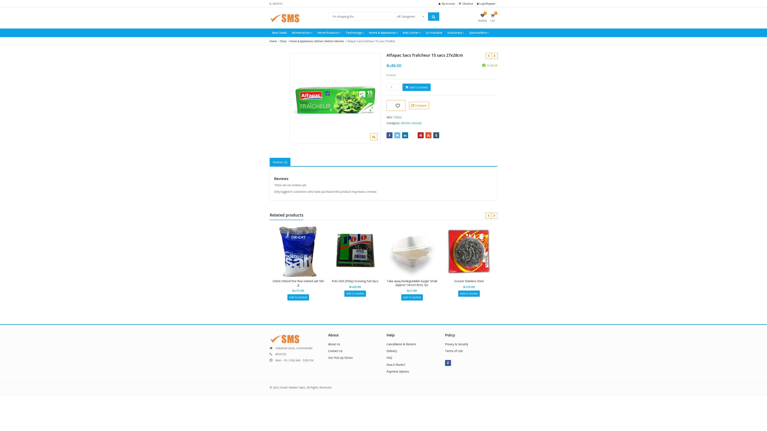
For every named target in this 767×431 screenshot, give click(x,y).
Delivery (391, 351)
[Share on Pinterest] (421, 135)
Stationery (455, 33)
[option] (335, 98)
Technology (354, 33)
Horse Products (328, 33)
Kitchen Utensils (411, 123)
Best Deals (279, 33)
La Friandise (434, 33)
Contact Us (335, 351)
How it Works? (395, 365)
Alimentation (301, 33)
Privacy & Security (456, 344)
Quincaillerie (478, 33)
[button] (377, 140)
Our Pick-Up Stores (340, 358)
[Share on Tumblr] (436, 135)
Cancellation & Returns (401, 344)
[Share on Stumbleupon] (428, 135)
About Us (334, 344)
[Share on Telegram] (413, 135)
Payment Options (397, 371)
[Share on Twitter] (397, 135)
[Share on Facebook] (389, 135)
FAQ (389, 358)
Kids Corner (411, 33)
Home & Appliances (382, 33)
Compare (421, 105)
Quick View (300, 281)
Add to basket (419, 87)
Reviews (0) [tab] (280, 162)
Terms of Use (454, 351)
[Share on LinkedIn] (405, 135)
